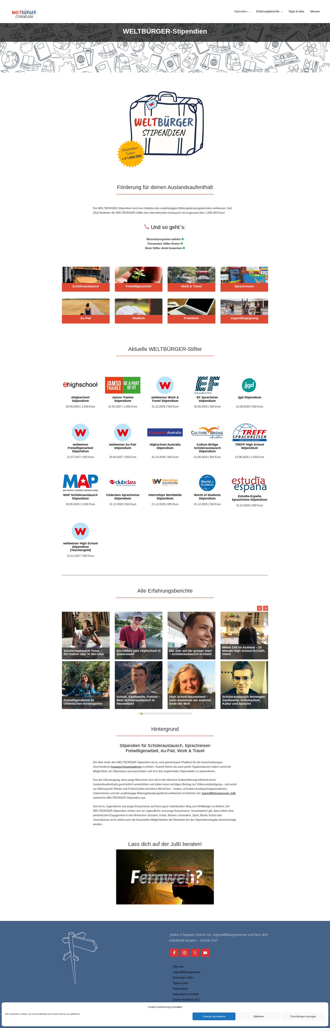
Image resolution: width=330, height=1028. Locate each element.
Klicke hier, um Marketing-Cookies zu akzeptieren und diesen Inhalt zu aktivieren (165, 876)
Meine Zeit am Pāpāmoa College (82, 652)
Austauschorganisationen (126, 766)
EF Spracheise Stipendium (207, 399)
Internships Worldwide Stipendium (165, 496)
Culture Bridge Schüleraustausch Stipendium (207, 448)
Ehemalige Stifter (183, 977)
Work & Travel (191, 286)
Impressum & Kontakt (186, 994)
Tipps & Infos (180, 983)
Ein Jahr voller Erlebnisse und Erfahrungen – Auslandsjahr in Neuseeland (137, 700)
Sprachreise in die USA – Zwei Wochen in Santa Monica (139, 652)
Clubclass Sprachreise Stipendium (122, 496)
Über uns (178, 966)
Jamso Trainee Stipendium (123, 399)
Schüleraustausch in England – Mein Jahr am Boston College (191, 651)
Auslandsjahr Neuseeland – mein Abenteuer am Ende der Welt (190, 700)
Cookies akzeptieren (214, 1016)
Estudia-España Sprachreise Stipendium (249, 498)
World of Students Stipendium (207, 496)
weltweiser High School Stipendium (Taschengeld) (80, 547)
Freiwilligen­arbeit (138, 286)
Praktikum (191, 318)
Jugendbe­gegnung (244, 318)
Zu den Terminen (208, 875)
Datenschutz (180, 988)
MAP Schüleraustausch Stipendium (80, 496)
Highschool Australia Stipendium (165, 446)
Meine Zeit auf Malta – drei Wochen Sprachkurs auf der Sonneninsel (84, 700)
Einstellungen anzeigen (303, 1016)
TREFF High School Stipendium (249, 446)
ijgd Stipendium (249, 397)
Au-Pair (85, 318)
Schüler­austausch (85, 286)
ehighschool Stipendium (80, 399)
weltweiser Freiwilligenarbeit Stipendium (80, 448)
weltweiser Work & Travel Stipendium (165, 399)
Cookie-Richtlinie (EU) (186, 999)
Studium (138, 318)
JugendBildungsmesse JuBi (218, 793)
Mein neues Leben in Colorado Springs (237, 652)
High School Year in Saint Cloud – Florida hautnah (241, 701)
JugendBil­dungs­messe (187, 972)
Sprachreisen (244, 286)
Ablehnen (259, 1016)
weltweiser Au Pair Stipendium (122, 446)
